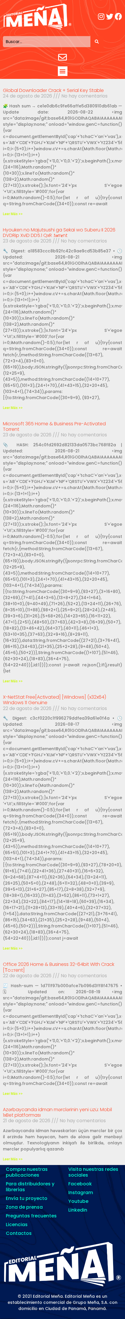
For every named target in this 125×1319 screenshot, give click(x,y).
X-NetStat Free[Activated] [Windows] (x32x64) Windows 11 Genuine (54, 700)
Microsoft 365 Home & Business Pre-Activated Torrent (54, 426)
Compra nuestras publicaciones (27, 1172)
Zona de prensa (24, 1207)
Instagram (80, 1192)
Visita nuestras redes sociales (93, 1172)
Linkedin (77, 1210)
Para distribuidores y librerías (30, 1186)
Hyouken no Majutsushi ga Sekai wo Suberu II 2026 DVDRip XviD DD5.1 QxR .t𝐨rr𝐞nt (59, 232)
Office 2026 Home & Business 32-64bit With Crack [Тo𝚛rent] (58, 967)
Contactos (19, 1233)
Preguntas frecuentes (31, 1215)
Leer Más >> (13, 214)
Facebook (80, 1183)
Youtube (78, 1201)
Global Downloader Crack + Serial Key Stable (53, 90)
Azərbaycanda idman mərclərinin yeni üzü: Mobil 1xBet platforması (57, 1112)
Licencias (17, 1224)
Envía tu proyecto (26, 1198)
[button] (62, 71)
